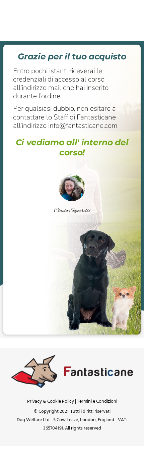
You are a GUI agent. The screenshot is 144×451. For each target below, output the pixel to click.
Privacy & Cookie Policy (50, 401)
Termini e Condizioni (97, 401)
